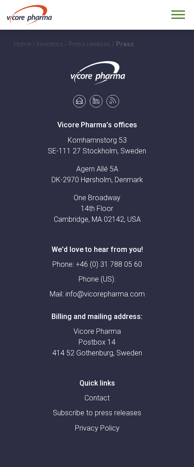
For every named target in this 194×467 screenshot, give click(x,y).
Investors (50, 44)
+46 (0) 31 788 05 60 (109, 264)
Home (22, 44)
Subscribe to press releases (97, 413)
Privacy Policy (97, 428)
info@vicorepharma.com (105, 294)
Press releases (90, 44)
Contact (97, 398)
